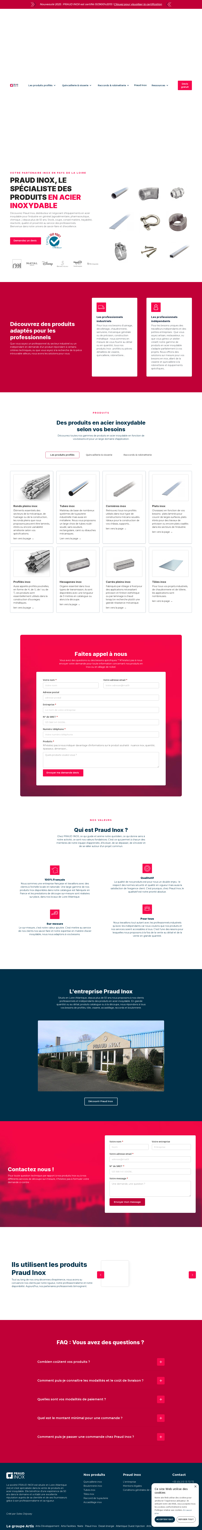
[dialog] (175, 1505)
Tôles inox (88, 1494)
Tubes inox (89, 1490)
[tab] (62, 455)
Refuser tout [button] (186, 1519)
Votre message (119, 1178)
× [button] (195, 1486)
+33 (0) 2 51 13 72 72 (183, 1481)
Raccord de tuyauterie (95, 1498)
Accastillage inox (92, 1502)
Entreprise (49, 704)
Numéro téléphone (54, 729)
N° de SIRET (50, 716)
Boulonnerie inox (92, 1485)
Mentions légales (132, 1485)
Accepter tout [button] (165, 1519)
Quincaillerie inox (92, 1481)
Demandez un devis (25, 240)
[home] (14, 85)
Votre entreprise (161, 1141)
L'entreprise (129, 1481)
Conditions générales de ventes (140, 1490)
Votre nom (50, 679)
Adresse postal (51, 692)
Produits (48, 741)
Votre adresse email (115, 679)
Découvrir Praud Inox (100, 1101)
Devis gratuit (185, 85)
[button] (42, 85)
